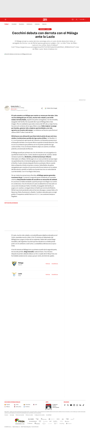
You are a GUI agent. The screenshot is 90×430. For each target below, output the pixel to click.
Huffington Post (33, 421)
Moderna (37, 424)
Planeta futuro (61, 421)
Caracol (72, 419)
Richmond (30, 423)
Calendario (37, 24)
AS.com (63, 419)
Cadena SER (58, 419)
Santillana (44, 419)
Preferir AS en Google (52, 108)
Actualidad (14, 24)
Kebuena (67, 421)
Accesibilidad (48, 415)
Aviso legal (12, 415)
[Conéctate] (76, 19)
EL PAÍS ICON (50, 424)
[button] (41, 108)
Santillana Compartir (51, 419)
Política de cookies (29, 415)
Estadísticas (55, 263)
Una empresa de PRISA (20, 420)
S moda (56, 424)
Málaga (20, 263)
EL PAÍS (31, 419)
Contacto (6, 415)
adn (67, 419)
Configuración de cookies (40, 415)
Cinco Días (45, 421)
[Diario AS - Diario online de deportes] (45, 19)
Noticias (48, 263)
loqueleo (61, 424)
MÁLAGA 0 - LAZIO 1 (45, 29)
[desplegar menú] (5, 20)
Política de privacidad (20, 415)
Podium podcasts (44, 424)
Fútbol (6, 24)
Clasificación (29, 24)
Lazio (20, 274)
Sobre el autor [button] (14, 109)
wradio (40, 421)
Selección (44, 24)
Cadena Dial (50, 421)
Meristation (69, 424)
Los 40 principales (37, 419)
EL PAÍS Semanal (55, 421)
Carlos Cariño (15, 106)
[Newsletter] (72, 19)
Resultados (21, 24)
